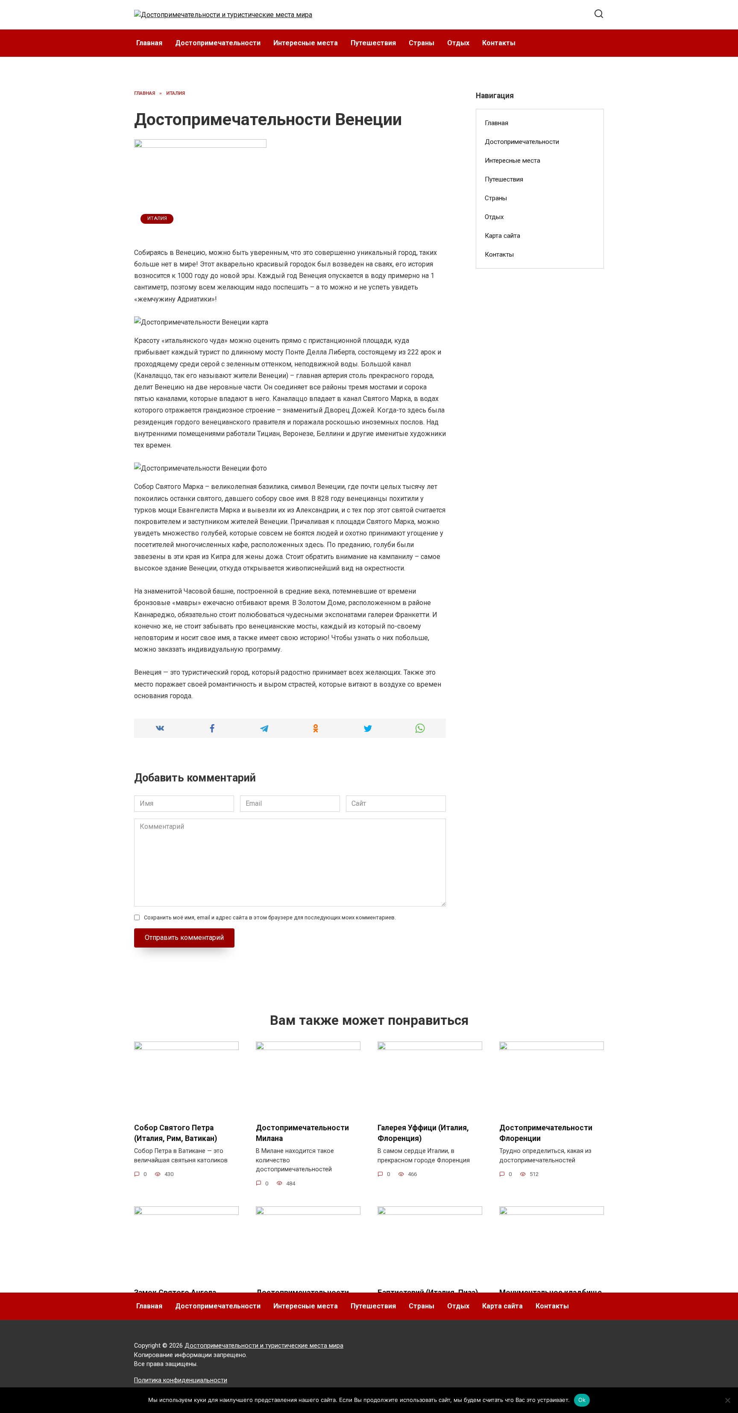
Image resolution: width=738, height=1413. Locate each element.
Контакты (498, 43)
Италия (157, 218)
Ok (582, 1399)
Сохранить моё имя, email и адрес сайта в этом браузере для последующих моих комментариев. (270, 917)
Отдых (458, 43)
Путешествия (373, 43)
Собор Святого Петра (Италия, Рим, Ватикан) (175, 1133)
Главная (149, 43)
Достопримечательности (218, 43)
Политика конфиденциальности (180, 1380)
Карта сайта (502, 236)
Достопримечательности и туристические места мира (263, 1345)
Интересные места (305, 43)
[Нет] (727, 1400)
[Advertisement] (540, 414)
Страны (421, 43)
